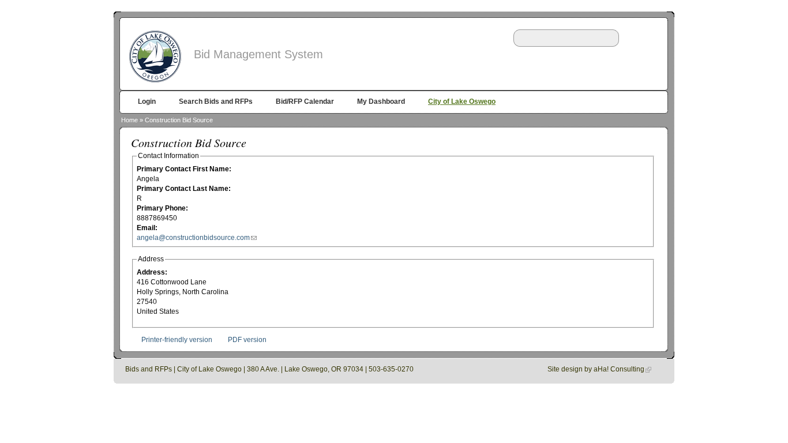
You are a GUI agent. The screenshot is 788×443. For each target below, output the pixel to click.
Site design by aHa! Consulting (595, 369)
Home (129, 120)
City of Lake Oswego (462, 101)
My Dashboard (381, 101)
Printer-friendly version (176, 340)
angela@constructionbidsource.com (193, 238)
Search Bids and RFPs (216, 101)
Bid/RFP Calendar (305, 101)
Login (147, 101)
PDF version (247, 340)
